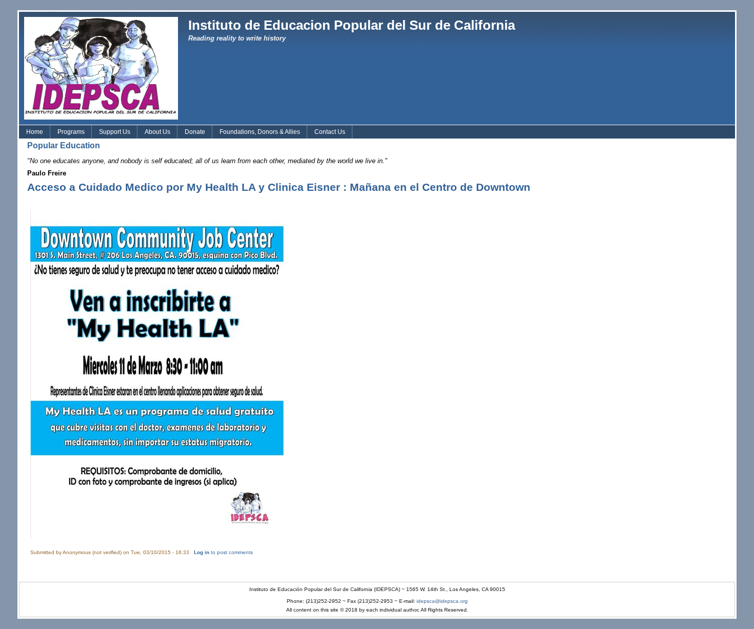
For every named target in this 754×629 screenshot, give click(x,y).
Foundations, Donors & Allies (260, 131)
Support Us (114, 131)
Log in (201, 552)
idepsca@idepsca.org (442, 601)
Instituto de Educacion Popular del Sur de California (351, 25)
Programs (71, 131)
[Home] (101, 67)
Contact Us (329, 131)
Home (34, 131)
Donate (195, 131)
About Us (157, 131)
